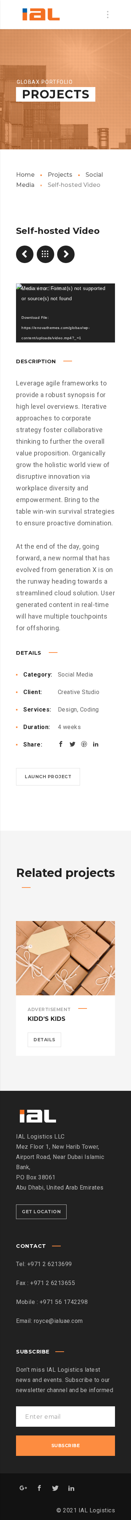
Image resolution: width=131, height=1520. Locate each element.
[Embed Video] (66, 254)
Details (44, 1039)
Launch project (48, 776)
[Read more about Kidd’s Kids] (65, 958)
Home (25, 174)
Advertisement (49, 1009)
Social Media (75, 674)
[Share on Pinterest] (84, 744)
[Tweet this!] (72, 744)
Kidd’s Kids (47, 1018)
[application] (65, 312)
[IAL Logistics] (40, 14)
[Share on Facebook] (61, 744)
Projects (60, 174)
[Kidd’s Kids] (24, 254)
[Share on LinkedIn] (96, 744)
